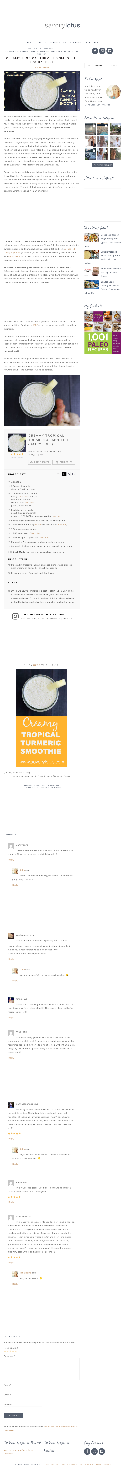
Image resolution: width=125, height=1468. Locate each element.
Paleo (47, 788)
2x (69, 474)
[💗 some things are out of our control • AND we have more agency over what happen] (90, 154)
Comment (9, 1356)
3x (73, 474)
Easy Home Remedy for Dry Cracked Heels (111, 272)
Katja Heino (25, 1273)
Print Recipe (41, 462)
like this (29, 502)
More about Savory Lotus (97, 105)
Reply (11, 860)
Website (8, 1404)
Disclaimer (72, 1464)
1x (64, 474)
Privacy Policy (86, 1464)
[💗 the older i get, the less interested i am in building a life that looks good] (103, 129)
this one (44, 537)
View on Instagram (104, 165)
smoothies (56, 788)
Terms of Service (103, 1464)
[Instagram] (102, 51)
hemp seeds (14, 256)
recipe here (23, 496)
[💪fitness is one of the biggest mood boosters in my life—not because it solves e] (90, 141)
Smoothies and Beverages (47, 785)
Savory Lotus (62, 25)
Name (7, 1385)
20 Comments (50, 49)
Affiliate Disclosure (55, 1464)
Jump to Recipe (42, 67)
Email (7, 1394)
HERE (35, 325)
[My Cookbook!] (102, 355)
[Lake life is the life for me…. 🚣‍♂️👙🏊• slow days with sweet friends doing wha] (90, 129)
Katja (22, 870)
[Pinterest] (109, 51)
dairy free (39, 788)
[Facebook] (95, 51)
